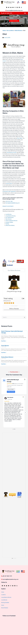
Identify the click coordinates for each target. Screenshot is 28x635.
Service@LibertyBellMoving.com (12, 203)
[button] (25, 13)
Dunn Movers (5, 345)
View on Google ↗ (11, 389)
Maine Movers (18, 30)
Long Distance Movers (6, 597)
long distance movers (11, 152)
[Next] (25, 412)
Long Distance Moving (10, 215)
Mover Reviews (4, 607)
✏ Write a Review (11, 391)
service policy (9, 183)
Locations (3, 594)
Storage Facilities (9, 222)
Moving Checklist (5, 602)
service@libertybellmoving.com (15, 10)
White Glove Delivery (10, 225)
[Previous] (2, 412)
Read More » (3, 340)
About (2, 605)
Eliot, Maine (19, 138)
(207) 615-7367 (9, 201)
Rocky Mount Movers (7, 357)
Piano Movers (8, 219)
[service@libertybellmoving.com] (6, 10)
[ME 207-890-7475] (1, 13)
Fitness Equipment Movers (11, 220)
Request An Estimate (14, 20)
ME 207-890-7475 (7, 13)
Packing (7, 223)
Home (4, 30)
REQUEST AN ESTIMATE (8, 206)
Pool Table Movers (9, 217)
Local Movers (4, 600)
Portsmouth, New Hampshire (9, 191)
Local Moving (8, 214)
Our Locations (10, 30)
